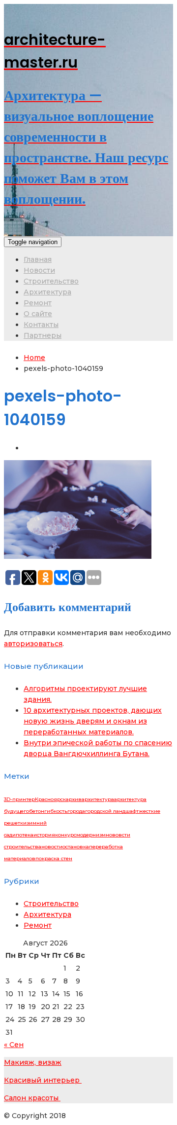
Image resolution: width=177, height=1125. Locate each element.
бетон (36, 811)
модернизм (91, 835)
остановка (75, 846)
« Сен (14, 1044)
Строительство (51, 281)
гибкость (55, 811)
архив (74, 799)
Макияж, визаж (32, 1062)
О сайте (38, 313)
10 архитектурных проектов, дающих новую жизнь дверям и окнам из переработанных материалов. (93, 721)
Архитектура (47, 292)
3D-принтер (19, 799)
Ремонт (38, 302)
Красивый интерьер (43, 1080)
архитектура (98, 799)
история (44, 835)
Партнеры (42, 335)
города (76, 811)
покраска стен (53, 858)
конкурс (65, 835)
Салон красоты (32, 1097)
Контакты (41, 324)
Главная (38, 259)
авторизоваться (33, 643)
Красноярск (50, 799)
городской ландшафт (112, 811)
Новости (39, 270)
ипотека (22, 835)
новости (51, 846)
